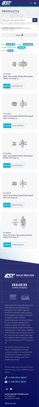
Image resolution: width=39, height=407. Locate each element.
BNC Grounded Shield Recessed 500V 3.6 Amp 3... (18, 156)
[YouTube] (10, 389)
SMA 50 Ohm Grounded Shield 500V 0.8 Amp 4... (17, 236)
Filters (18, 35)
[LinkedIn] (6, 389)
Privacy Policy (16, 369)
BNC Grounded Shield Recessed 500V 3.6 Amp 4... (18, 77)
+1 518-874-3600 (17, 377)
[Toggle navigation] (35, 3)
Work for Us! (10, 403)
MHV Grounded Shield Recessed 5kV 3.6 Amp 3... (18, 196)
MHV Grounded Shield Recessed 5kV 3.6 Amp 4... (18, 117)
